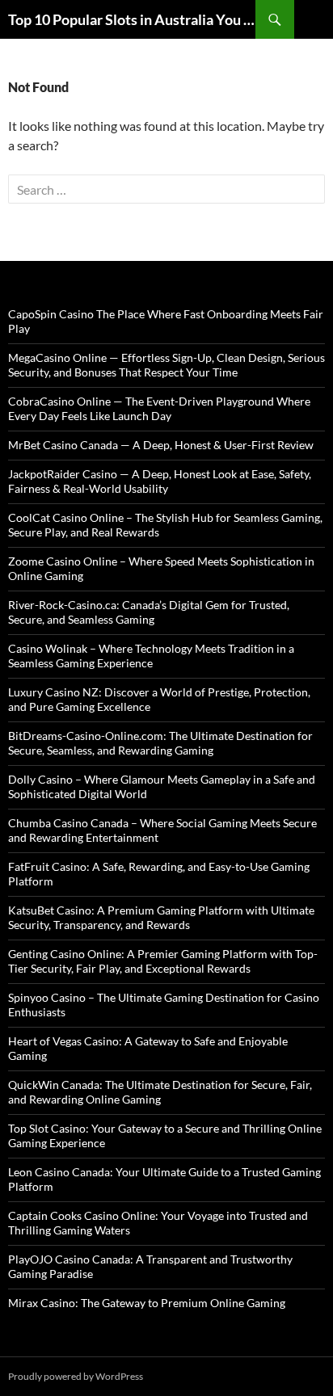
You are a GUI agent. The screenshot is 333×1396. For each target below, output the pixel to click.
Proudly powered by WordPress (75, 1376)
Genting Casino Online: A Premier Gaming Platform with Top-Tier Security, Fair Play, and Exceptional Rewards (163, 961)
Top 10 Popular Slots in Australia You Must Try (131, 19)
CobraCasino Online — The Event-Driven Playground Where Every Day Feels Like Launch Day (159, 408)
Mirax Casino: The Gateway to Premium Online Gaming (146, 1303)
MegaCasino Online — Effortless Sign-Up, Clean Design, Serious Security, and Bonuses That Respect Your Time (166, 365)
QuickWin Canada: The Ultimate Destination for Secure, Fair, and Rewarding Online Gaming (160, 1092)
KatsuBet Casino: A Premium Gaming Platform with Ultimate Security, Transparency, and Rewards (161, 917)
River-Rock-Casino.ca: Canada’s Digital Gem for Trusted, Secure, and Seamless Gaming (148, 612)
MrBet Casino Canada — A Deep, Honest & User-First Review (161, 445)
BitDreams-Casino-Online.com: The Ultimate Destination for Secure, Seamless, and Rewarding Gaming (160, 743)
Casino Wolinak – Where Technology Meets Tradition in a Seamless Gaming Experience (151, 655)
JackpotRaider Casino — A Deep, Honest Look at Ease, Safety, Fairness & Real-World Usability (159, 481)
